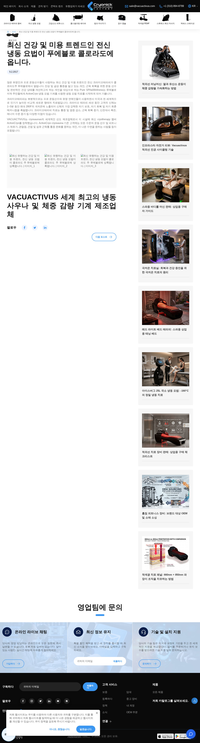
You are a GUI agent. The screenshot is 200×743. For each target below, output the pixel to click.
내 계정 (130, 705)
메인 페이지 (10, 6)
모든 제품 (157, 692)
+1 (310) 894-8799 (173, 6)
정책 (104, 705)
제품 (33, 6)
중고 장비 (131, 698)
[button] (96, 713)
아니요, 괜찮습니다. (59, 729)
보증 (104, 692)
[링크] (23, 701)
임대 (128, 692)
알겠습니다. (86, 729)
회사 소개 (23, 6)
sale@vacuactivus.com (142, 6)
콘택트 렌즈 (57, 6)
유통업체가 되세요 (75, 6)
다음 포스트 (101, 237)
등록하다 (107, 698)
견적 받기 (43, 6)
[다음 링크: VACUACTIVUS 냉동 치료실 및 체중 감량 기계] (100, 6)
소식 (104, 712)
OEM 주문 (132, 712)
